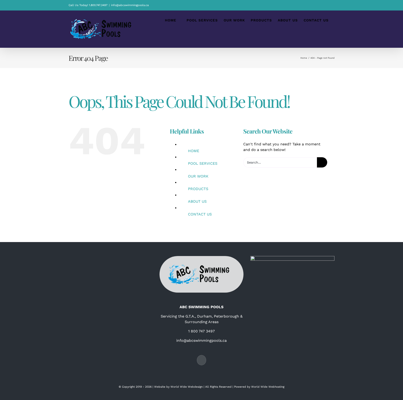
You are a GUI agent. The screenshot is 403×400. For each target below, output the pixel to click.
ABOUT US (197, 201)
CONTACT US (200, 214)
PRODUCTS (198, 189)
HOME (193, 151)
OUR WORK (198, 176)
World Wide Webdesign (186, 386)
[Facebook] (201, 360)
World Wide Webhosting (267, 386)
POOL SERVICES (202, 163)
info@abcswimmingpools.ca (130, 5)
